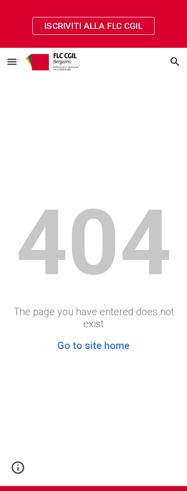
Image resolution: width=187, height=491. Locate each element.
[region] (93, 24)
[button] (12, 61)
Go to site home (93, 346)
